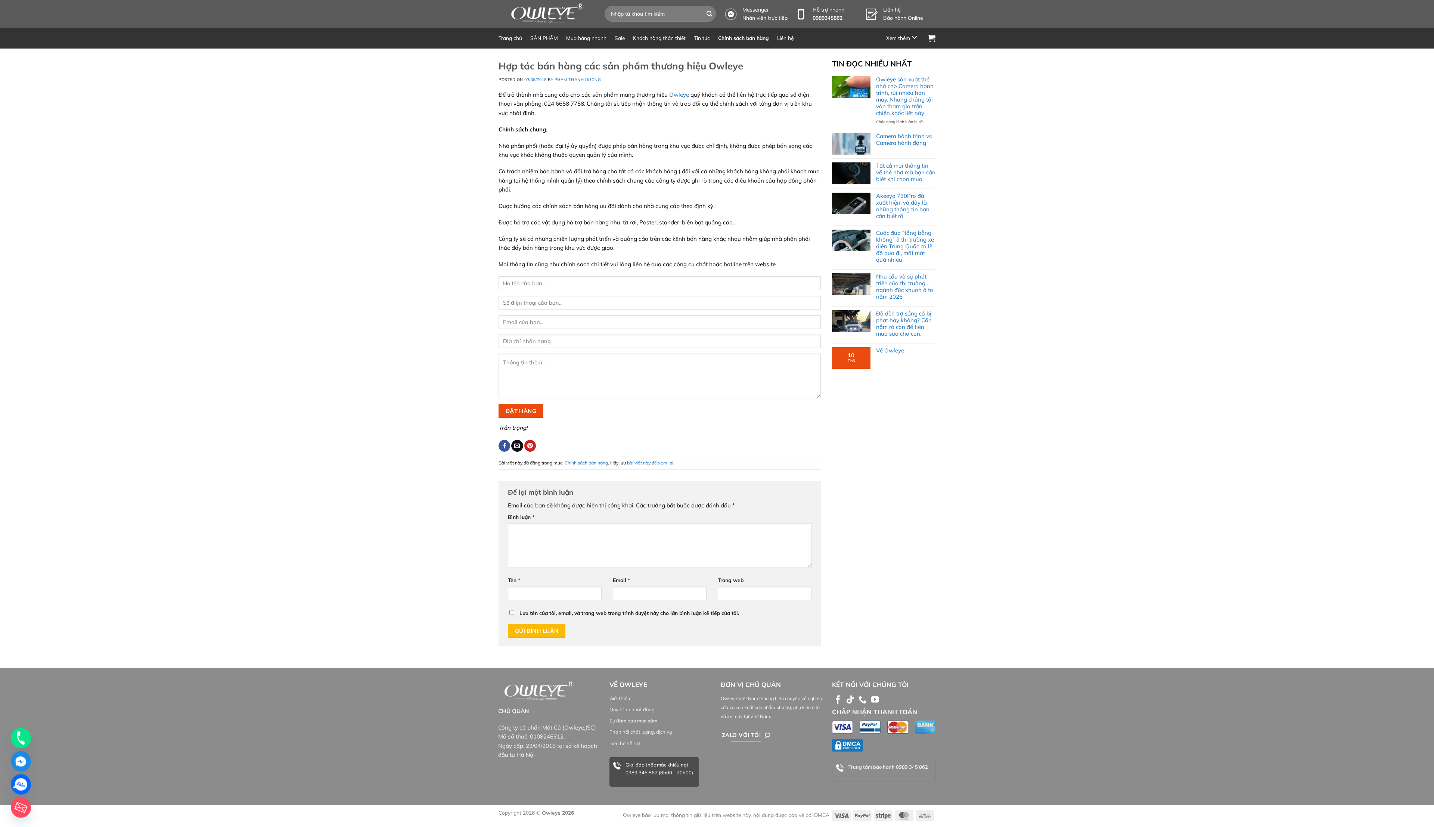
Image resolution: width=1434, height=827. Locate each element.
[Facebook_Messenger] (21, 761)
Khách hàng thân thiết (659, 38)
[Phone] (21, 738)
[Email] (21, 808)
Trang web (731, 580)
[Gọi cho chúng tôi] (863, 700)
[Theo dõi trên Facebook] (838, 700)
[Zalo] (21, 784)
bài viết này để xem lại (650, 463)
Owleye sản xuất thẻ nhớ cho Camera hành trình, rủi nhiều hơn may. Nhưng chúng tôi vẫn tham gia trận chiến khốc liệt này (905, 96)
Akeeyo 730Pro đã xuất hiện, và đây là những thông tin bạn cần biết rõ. (902, 206)
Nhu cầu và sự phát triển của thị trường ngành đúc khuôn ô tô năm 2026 (904, 286)
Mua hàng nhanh (586, 38)
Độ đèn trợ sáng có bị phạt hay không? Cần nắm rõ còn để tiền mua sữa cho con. (904, 323)
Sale (620, 38)
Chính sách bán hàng (743, 38)
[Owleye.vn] (546, 14)
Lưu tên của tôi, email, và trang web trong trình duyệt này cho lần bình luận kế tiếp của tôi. (629, 613)
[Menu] (903, 37)
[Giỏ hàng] (931, 38)
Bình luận (521, 517)
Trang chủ (510, 38)
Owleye (679, 94)
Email (621, 580)
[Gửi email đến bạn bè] (517, 446)
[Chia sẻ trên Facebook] (504, 446)
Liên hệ (785, 38)
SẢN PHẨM (544, 38)
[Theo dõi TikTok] (850, 700)
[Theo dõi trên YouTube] (875, 700)
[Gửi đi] (710, 14)
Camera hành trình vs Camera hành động (904, 139)
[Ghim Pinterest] (530, 446)
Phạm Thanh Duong (578, 79)
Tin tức (702, 38)
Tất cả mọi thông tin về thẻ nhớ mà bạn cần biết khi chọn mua (905, 172)
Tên (514, 580)
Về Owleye (890, 350)
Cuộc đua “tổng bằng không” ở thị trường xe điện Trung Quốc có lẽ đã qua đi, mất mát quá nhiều (905, 246)
